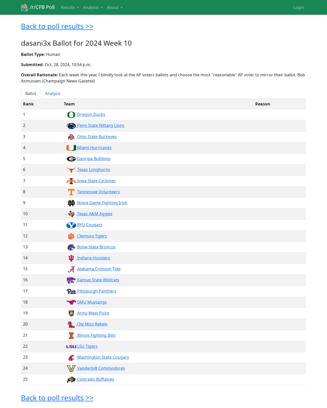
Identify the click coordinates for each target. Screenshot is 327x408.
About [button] (113, 7)
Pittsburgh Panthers (96, 291)
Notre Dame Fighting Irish (101, 203)
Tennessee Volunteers (98, 192)
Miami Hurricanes (94, 147)
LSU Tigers (87, 346)
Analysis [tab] (53, 93)
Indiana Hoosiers (93, 258)
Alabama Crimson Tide (98, 269)
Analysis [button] (91, 7)
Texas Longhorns (93, 169)
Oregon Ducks (90, 114)
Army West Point (92, 313)
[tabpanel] (163, 242)
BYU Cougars (89, 224)
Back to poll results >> (57, 26)
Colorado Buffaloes (95, 379)
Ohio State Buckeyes (96, 136)
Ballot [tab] (30, 93)
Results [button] (68, 7)
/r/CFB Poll (42, 7)
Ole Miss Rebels (92, 324)
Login (298, 7)
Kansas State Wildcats (97, 280)
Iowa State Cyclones (96, 181)
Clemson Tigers (91, 236)
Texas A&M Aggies (94, 214)
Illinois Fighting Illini (95, 335)
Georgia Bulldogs (93, 158)
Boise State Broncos (96, 247)
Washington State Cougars (102, 357)
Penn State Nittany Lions (100, 125)
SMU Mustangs (91, 302)
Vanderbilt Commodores (100, 368)
